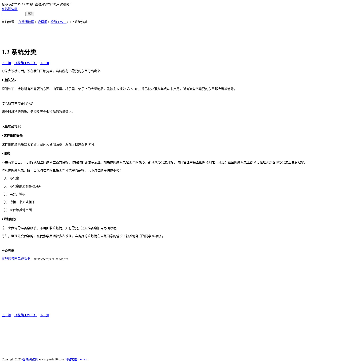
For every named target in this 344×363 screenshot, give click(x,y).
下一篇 (44, 63)
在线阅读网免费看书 (16, 258)
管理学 (42, 22)
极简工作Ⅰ (58, 22)
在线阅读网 (10, 9)
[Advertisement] (172, 33)
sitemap (82, 359)
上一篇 (6, 63)
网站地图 (71, 359)
